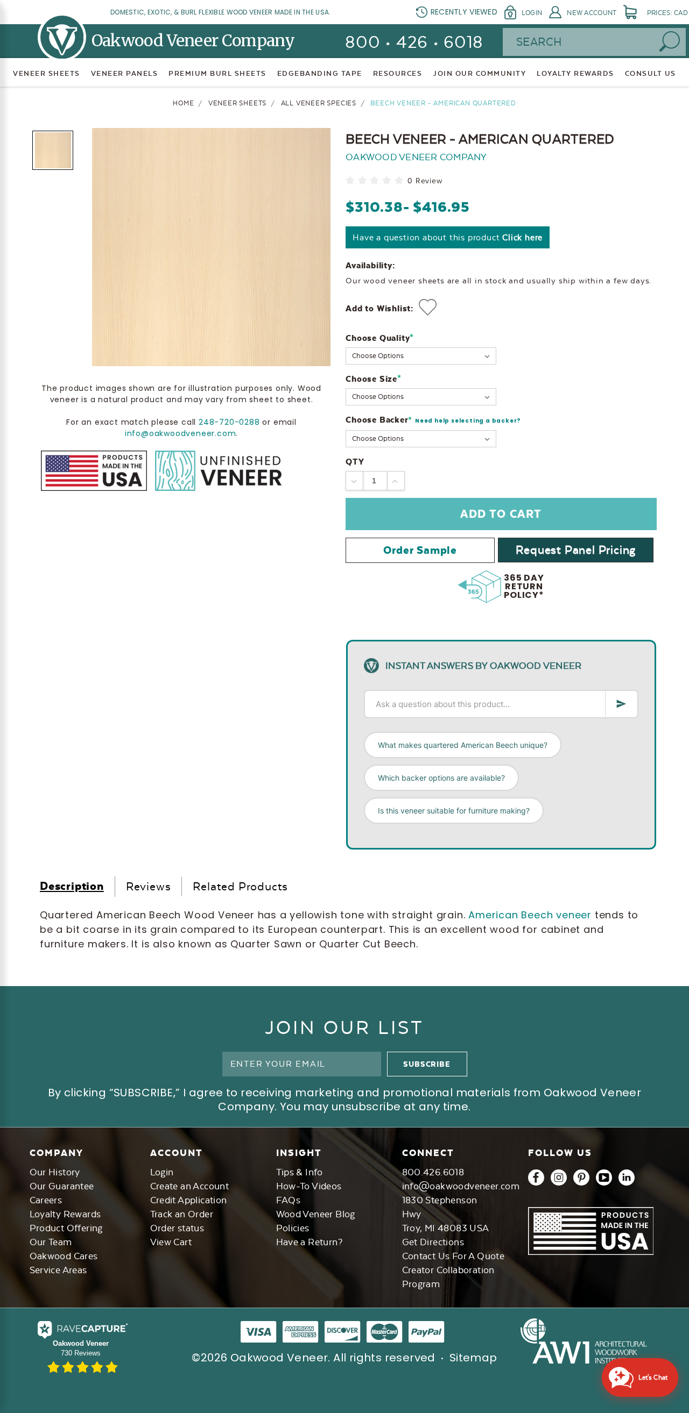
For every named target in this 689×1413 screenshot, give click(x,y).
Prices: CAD (667, 13)
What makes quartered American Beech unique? (462, 745)
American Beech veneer (530, 915)
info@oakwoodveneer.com (180, 432)
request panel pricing (576, 549)
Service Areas (58, 1270)
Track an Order (182, 1214)
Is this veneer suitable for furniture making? (454, 810)
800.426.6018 (433, 1172)
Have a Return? (309, 1242)
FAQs (288, 1200)
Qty (355, 461)
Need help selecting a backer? (468, 421)
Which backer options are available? (441, 777)
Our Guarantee (62, 1186)
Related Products (240, 886)
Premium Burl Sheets (217, 73)
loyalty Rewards (575, 73)
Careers (46, 1200)
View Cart (171, 1242)
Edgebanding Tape (319, 73)
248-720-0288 (229, 421)
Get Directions (433, 1242)
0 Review (424, 180)
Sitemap (473, 1357)
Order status (177, 1228)
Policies (293, 1228)
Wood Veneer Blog (315, 1214)
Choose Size (373, 379)
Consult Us (650, 73)
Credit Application (188, 1200)
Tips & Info (299, 1172)
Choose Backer (433, 420)
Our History (55, 1172)
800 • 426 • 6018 (414, 42)
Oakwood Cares (64, 1256)
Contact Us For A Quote (453, 1256)
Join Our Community (479, 73)
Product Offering (66, 1228)
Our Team (51, 1242)
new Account (591, 13)
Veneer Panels (124, 73)
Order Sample (420, 550)
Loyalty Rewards (65, 1214)
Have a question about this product (448, 237)
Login (532, 13)
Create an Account (189, 1186)
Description (72, 886)
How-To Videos (309, 1186)
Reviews (148, 886)
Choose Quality (380, 338)
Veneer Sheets (46, 73)
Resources (398, 73)
